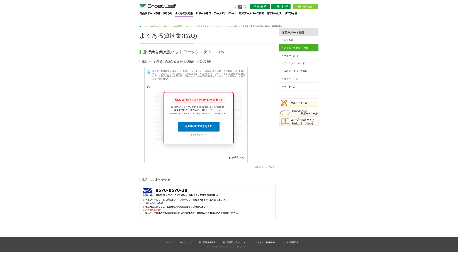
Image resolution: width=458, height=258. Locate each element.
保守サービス (276, 14)
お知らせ (168, 14)
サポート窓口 (205, 14)
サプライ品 (292, 14)
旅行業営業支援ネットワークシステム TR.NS (212, 26)
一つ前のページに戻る (263, 167)
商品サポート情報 (151, 14)
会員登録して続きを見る (198, 126)
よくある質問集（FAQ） (185, 14)
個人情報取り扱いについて (236, 242)
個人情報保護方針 (207, 242)
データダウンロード (226, 14)
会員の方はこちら (198, 135)
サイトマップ (185, 242)
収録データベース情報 (253, 14)
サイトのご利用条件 (265, 242)
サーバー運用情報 (290, 242)
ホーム (145, 26)
